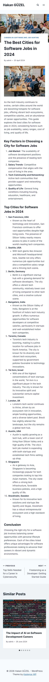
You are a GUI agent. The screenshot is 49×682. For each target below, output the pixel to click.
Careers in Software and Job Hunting (21, 38)
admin (9, 60)
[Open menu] (43, 5)
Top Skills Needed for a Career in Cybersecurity (12, 571)
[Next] (41, 624)
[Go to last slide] (7, 624)
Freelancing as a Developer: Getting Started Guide (36, 571)
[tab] (19, 650)
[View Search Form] (38, 5)
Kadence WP (29, 674)
